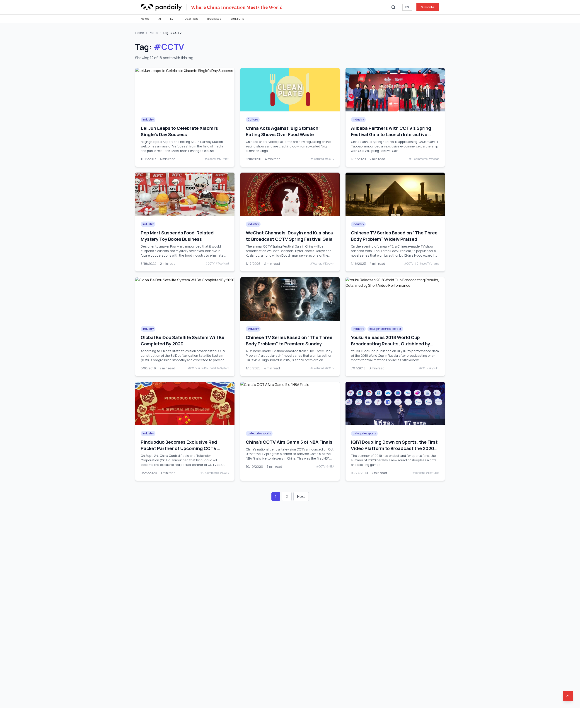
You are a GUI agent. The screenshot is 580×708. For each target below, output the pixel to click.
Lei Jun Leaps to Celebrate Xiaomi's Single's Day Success (179, 131)
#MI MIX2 (223, 159)
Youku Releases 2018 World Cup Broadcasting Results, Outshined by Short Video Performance (390, 343)
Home (139, 33)
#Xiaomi (210, 159)
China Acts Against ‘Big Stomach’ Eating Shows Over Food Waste (283, 131)
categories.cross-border (385, 329)
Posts (153, 33)
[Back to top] (568, 696)
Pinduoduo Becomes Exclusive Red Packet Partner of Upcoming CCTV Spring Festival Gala (179, 448)
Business (214, 18)
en (407, 7)
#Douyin (328, 263)
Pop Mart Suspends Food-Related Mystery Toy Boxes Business (177, 236)
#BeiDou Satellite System (213, 368)
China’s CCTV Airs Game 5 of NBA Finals (289, 442)
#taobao (433, 159)
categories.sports (259, 433)
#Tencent (418, 473)
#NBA (330, 466)
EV (172, 18)
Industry (148, 119)
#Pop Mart (222, 263)
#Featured (317, 159)
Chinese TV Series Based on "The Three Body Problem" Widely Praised (394, 236)
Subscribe (428, 7)
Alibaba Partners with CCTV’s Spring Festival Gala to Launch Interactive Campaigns (391, 134)
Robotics (190, 18)
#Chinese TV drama (426, 263)
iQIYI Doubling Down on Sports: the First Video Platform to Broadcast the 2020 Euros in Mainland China (394, 448)
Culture (237, 18)
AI (159, 18)
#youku (434, 368)
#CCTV (329, 159)
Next (301, 496)
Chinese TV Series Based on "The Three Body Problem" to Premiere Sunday (289, 340)
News (145, 18)
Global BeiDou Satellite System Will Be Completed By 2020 (182, 340)
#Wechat (316, 263)
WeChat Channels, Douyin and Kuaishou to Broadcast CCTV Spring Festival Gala (289, 236)
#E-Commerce (418, 159)
